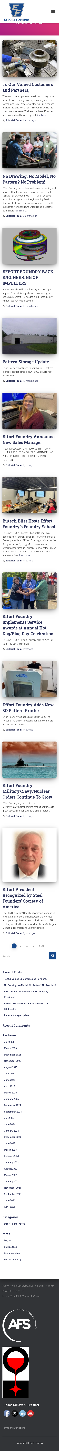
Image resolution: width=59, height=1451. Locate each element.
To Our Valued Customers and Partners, (25, 979)
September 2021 (13, 1194)
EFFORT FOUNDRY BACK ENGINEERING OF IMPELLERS (28, 277)
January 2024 (11, 1130)
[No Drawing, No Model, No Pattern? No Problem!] (29, 150)
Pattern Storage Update (25, 361)
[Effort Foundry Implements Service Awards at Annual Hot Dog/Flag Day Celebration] (29, 590)
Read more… (43, 115)
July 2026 (9, 1042)
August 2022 (10, 1168)
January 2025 (11, 1099)
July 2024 (9, 1118)
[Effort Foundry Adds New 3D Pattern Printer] (29, 679)
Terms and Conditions (13, 1428)
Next (41, 946)
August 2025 (10, 1067)
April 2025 (9, 1086)
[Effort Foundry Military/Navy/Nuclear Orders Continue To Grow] (29, 760)
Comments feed (12, 1253)
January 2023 (11, 1162)
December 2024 (12, 1105)
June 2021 (9, 1200)
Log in (7, 1240)
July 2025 (9, 1073)
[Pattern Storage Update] (29, 336)
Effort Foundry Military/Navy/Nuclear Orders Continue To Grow (27, 791)
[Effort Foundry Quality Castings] (18, 11)
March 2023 (10, 1150)
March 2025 (10, 1092)
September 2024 (13, 1111)
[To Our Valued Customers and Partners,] (29, 58)
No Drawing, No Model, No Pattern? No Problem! (30, 985)
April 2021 (9, 1207)
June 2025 (9, 1080)
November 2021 (12, 1187)
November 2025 (12, 1061)
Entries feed (10, 1247)
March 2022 (10, 1175)
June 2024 (9, 1124)
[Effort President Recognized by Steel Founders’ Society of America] (29, 855)
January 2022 (11, 1181)
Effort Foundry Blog (14, 1223)
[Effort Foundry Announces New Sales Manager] (29, 411)
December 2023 (12, 1137)
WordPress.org (12, 1259)
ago (29, 120)
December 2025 (12, 1054)
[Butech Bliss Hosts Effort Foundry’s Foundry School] (29, 495)
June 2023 (9, 1143)
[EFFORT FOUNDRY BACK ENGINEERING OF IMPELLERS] (29, 246)
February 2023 (12, 1156)
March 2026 (10, 1048)
